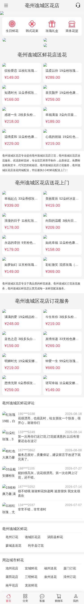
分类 (25, 600)
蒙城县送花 (13, 545)
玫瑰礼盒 (52, 30)
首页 (8, 600)
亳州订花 (12, 537)
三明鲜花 (31, 577)
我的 (75, 600)
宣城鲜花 (31, 568)
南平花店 (12, 585)
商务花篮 (72, 30)
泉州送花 (50, 577)
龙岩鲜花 (31, 585)
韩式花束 (32, 30)
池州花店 (12, 568)
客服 (42, 600)
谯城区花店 (33, 537)
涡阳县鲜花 (55, 537)
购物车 (59, 600)
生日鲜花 (12, 30)
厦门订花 (69, 568)
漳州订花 (69, 577)
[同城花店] (5, 5)
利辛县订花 (36, 545)
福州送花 (50, 568)
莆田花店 (12, 577)
